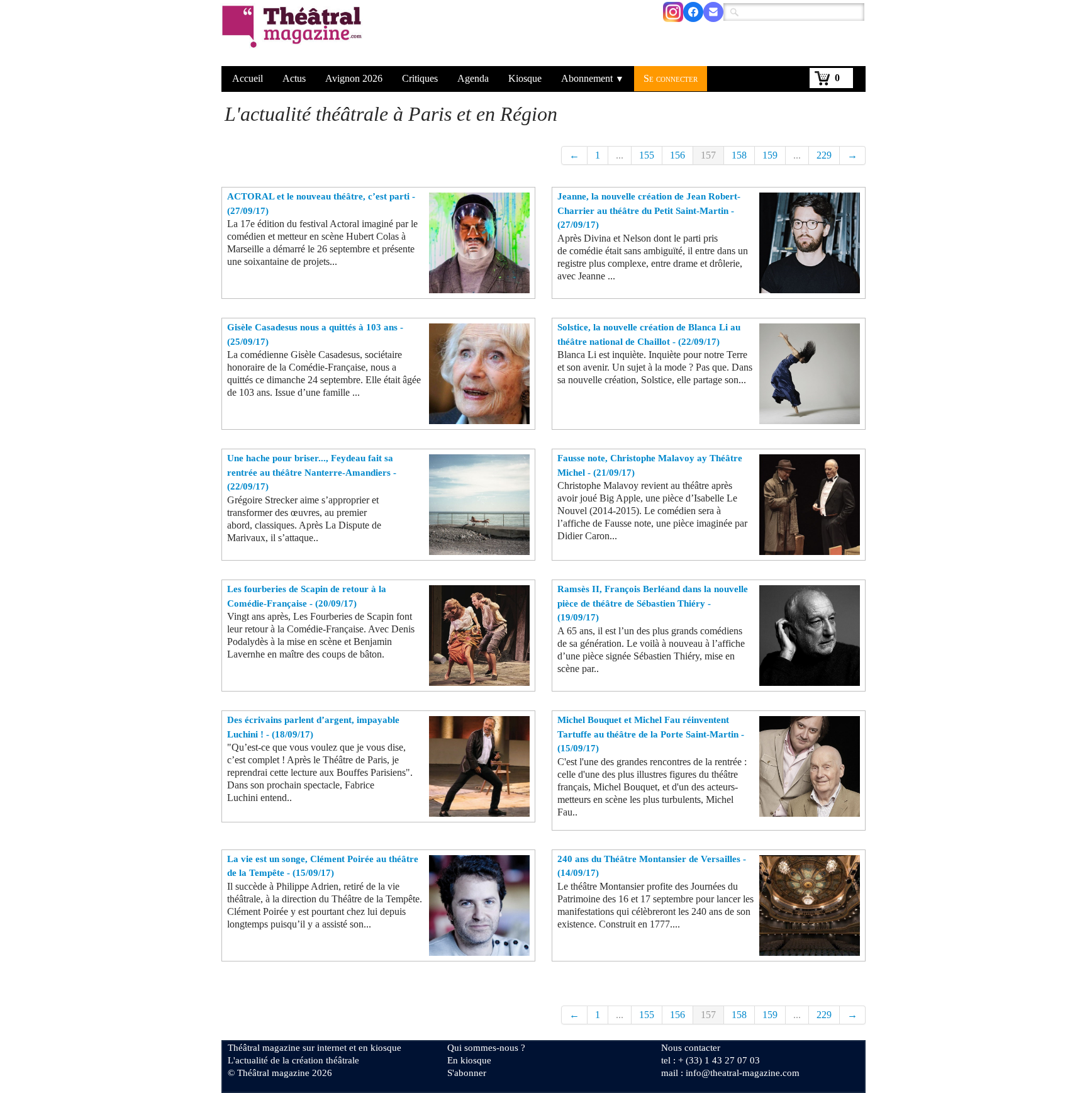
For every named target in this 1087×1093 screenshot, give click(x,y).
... (619, 155)
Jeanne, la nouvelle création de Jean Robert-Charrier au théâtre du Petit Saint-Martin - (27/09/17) (648, 210)
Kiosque (525, 78)
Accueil (247, 78)
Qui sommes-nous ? (486, 1048)
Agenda (473, 78)
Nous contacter (690, 1048)
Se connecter (671, 78)
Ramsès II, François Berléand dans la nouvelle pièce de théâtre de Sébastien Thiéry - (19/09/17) (652, 603)
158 (739, 155)
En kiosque (469, 1060)
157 (708, 155)
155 (646, 155)
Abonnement (592, 78)
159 (770, 155)
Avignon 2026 (353, 78)
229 (824, 155)
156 (677, 155)
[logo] (294, 34)
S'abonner (466, 1073)
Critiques (420, 78)
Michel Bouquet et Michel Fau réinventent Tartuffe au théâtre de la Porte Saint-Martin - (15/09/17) (650, 734)
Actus (294, 78)
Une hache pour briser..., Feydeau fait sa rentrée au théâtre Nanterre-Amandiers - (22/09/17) (311, 472)
